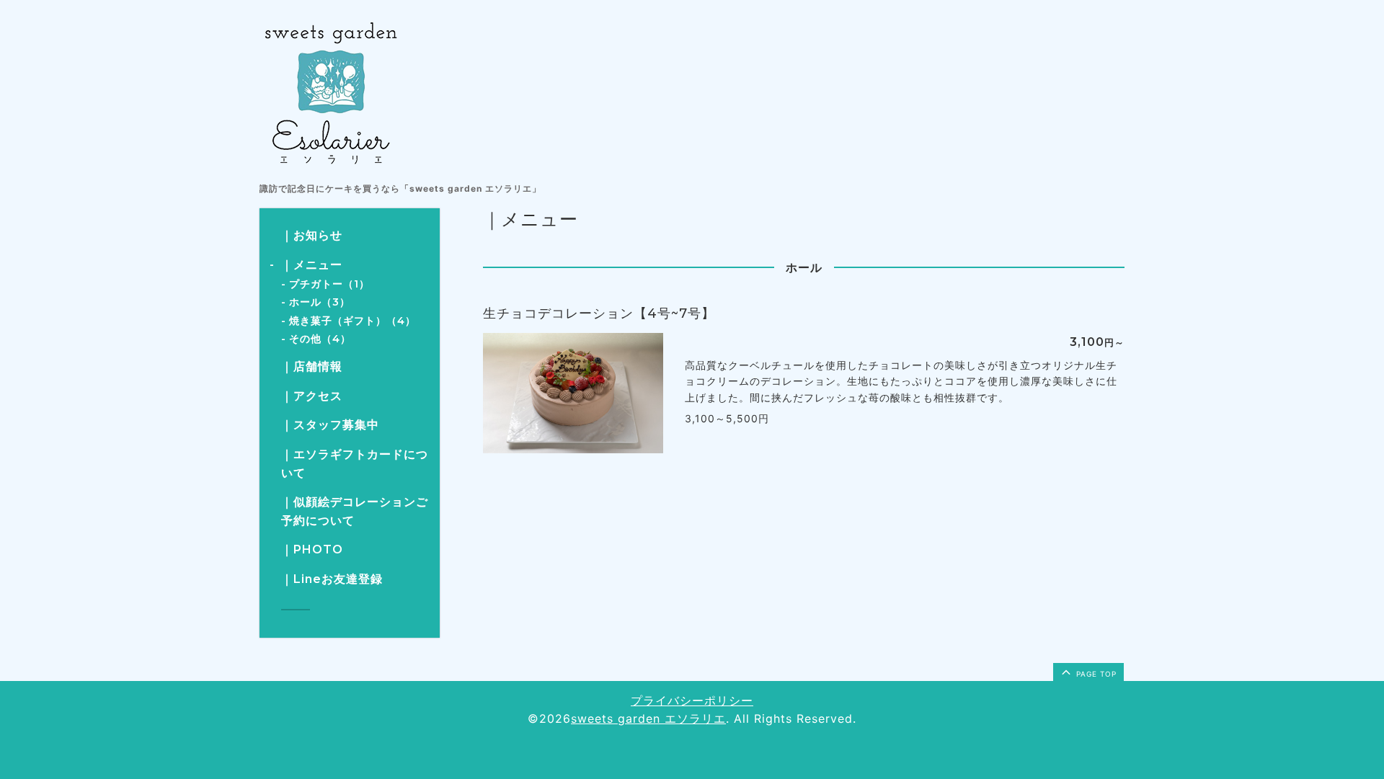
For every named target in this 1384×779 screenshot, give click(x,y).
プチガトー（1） (329, 283)
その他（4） (320, 338)
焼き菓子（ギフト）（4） (352, 320)
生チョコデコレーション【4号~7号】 (599, 313)
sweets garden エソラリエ (648, 718)
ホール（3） (319, 301)
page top (1095, 673)
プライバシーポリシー (692, 700)
